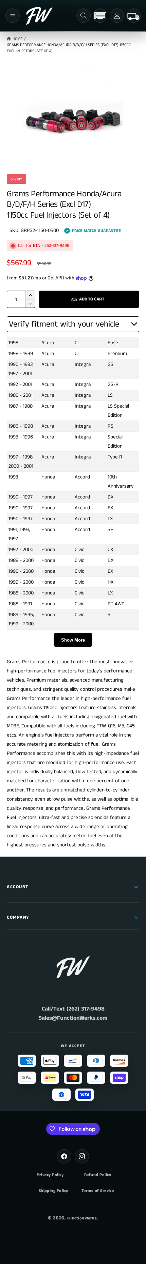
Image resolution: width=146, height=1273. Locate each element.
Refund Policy (97, 1175)
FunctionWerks (82, 1218)
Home (17, 39)
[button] (12, 15)
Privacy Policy (50, 1175)
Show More (73, 640)
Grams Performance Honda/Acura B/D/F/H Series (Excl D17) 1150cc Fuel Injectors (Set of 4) (69, 48)
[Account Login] (117, 15)
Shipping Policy (53, 1191)
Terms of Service (97, 1191)
